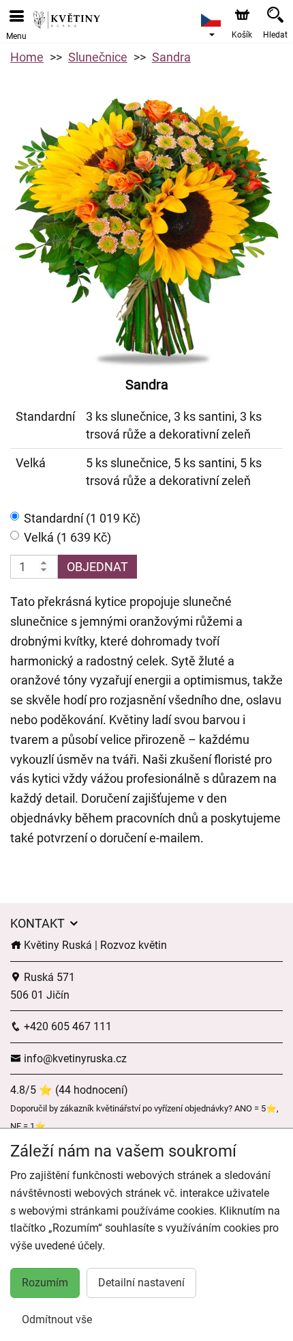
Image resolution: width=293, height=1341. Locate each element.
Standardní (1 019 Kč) (82, 518)
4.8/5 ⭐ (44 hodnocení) (69, 1089)
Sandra (171, 57)
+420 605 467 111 (66, 1026)
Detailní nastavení (141, 1282)
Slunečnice (97, 57)
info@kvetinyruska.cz (74, 1058)
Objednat (97, 566)
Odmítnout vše (57, 1319)
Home (27, 57)
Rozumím (45, 1282)
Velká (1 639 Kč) (67, 537)
